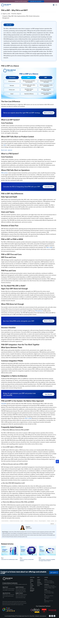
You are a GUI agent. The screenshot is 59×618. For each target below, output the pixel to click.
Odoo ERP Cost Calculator (35, 1)
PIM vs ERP (49, 247)
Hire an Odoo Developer (32, 590)
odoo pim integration (42, 520)
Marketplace (39, 582)
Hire (30, 582)
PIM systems (4, 172)
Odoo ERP (36, 520)
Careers (38, 585)
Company (38, 579)
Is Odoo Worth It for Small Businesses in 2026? (9, 559)
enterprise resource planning (14, 520)
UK (48, 596)
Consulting (31, 585)
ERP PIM (22, 520)
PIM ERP (52, 520)
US (48, 600)
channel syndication (5, 520)
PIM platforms (39, 310)
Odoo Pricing (32, 588)
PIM (5, 145)
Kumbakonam (50, 586)
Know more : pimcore (6, 150)
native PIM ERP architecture (28, 520)
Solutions (31, 579)
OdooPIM (3, 403)
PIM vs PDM (28, 418)
